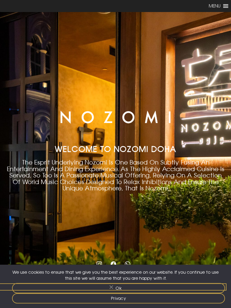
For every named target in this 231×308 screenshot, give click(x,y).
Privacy (118, 298)
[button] (214, 6)
